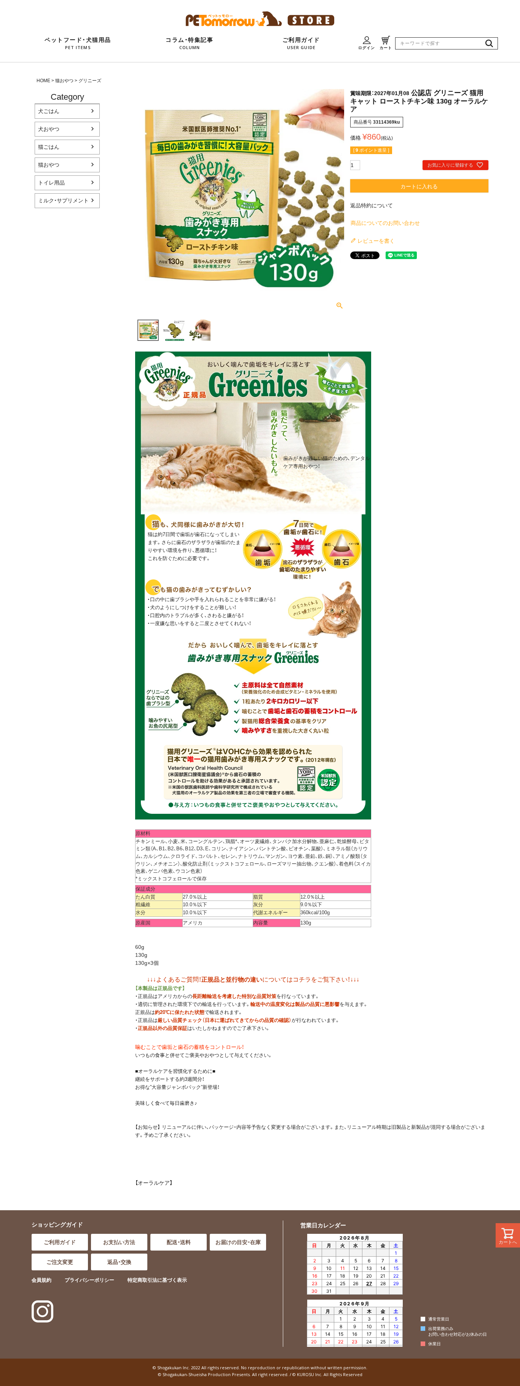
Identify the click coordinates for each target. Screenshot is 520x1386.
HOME (43, 80)
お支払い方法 (119, 1242)
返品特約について (371, 205)
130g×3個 (147, 963)
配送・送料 (179, 1242)
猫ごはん (48, 147)
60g (139, 947)
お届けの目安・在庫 (238, 1242)
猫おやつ (64, 80)
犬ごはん (48, 111)
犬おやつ (48, 129)
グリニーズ (89, 80)
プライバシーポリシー (89, 1280)
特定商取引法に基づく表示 (157, 1280)
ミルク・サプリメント (63, 200)
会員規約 (41, 1280)
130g (141, 955)
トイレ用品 (51, 183)
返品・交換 (119, 1262)
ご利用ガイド (60, 1242)
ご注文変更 (59, 1262)
